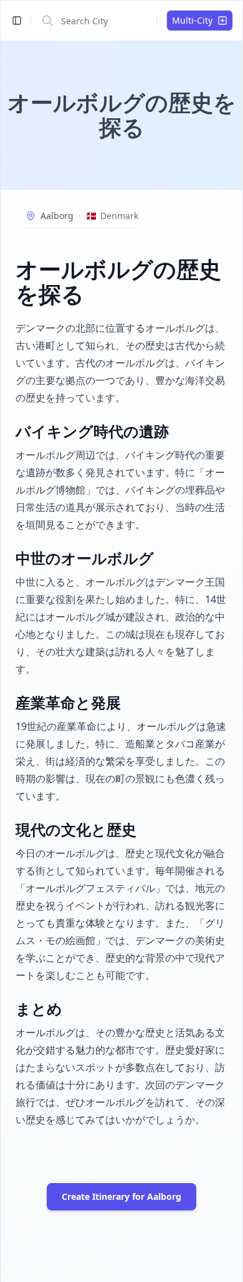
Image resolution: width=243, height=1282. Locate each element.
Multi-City (192, 20)
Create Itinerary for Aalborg (121, 1196)
